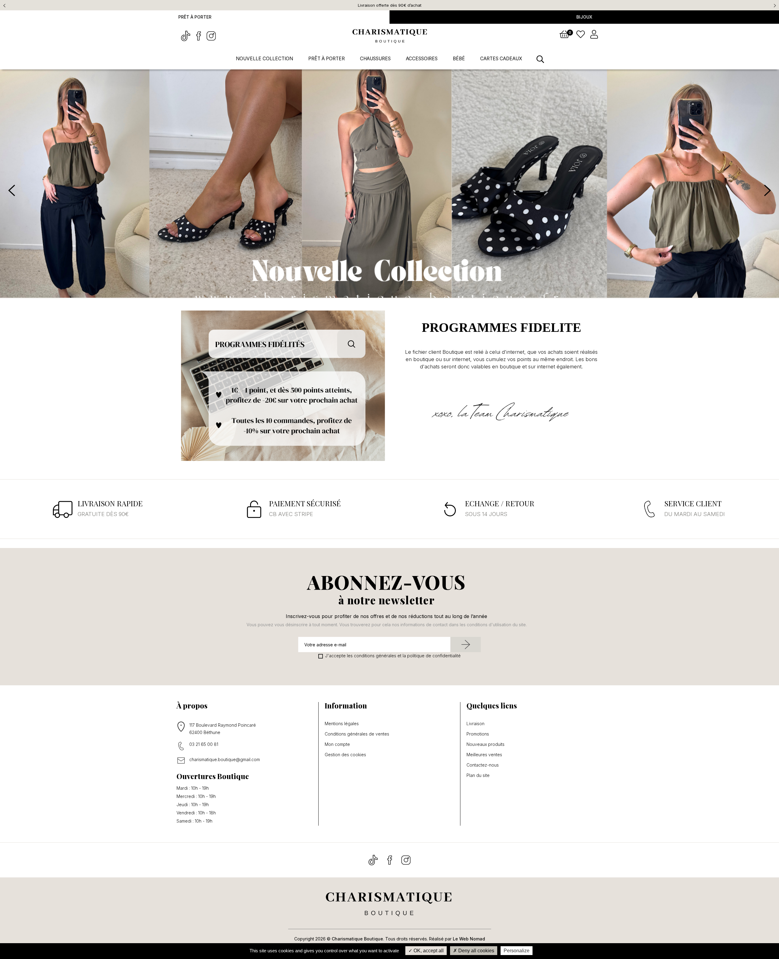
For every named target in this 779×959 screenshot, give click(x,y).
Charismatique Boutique (357, 938)
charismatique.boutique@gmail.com (224, 759)
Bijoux (584, 16)
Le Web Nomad (469, 938)
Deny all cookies (475, 950)
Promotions (477, 734)
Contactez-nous (482, 765)
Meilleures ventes (484, 755)
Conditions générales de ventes (357, 734)
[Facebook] (199, 35)
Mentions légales (342, 724)
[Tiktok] (186, 35)
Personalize (516, 950)
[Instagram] (211, 35)
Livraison (475, 724)
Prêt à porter (194, 16)
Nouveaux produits (485, 744)
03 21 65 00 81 (203, 744)
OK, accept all (428, 950)
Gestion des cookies (345, 755)
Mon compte (337, 744)
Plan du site (478, 775)
